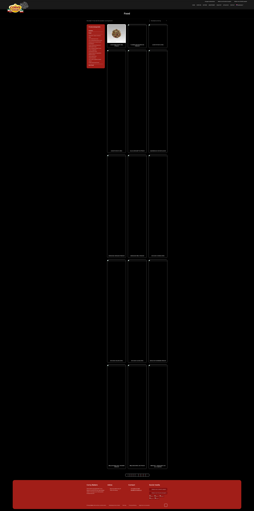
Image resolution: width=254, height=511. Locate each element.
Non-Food (91, 65)
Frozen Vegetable (92, 49)
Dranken (91, 30)
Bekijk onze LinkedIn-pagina (159, 489)
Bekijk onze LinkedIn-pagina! (240, 1)
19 (139, 475)
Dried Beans (91, 43)
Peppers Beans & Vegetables (95, 53)
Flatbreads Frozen (93, 46)
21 (144, 475)
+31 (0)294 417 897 (135, 488)
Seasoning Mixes (92, 57)
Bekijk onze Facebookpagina (159, 493)
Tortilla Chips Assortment (94, 62)
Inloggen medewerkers (210, 1)
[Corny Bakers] (17, 5)
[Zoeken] (247, 5)
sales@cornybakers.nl (136, 490)
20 (142, 475)
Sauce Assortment (93, 56)
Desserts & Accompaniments (95, 41)
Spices (90, 60)
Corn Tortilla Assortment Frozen (95, 40)
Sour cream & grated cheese (95, 59)
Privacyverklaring (132, 505)
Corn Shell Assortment (93, 38)
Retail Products (92, 54)
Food (90, 33)
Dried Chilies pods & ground (95, 45)
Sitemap (124, 505)
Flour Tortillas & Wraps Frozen (95, 48)
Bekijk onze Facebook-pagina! (224, 1)
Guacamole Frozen (93, 51)
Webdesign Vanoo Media (114, 505)
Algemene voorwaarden (144, 505)
